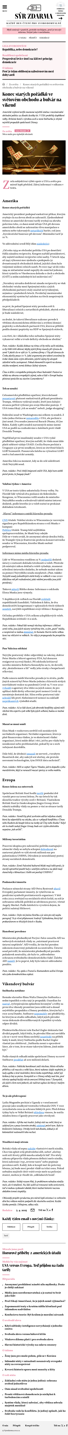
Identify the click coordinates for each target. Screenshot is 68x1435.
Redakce (7, 1210)
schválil (6, 698)
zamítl (11, 961)
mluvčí (15, 589)
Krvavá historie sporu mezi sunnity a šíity (30, 1369)
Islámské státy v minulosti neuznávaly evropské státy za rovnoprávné (33, 1363)
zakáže (32, 1148)
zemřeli (6, 609)
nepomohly (40, 1014)
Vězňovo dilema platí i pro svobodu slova (29, 1339)
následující (43, 244)
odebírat (44, 38)
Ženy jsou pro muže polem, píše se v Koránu (30, 1356)
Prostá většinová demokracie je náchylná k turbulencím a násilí (30, 1396)
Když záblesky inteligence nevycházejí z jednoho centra (33, 1327)
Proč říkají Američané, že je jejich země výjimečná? (35, 1301)
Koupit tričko (32, 1425)
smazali (31, 754)
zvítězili (45, 599)
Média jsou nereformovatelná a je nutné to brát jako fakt (33, 1294)
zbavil (57, 889)
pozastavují (8, 398)
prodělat (18, 1060)
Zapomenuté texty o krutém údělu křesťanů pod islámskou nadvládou (33, 1308)
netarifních (36, 231)
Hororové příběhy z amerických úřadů (31, 1253)
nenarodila (32, 418)
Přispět (31, 1227)
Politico (6, 530)
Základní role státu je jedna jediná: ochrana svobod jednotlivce (31, 1382)
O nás (5, 1425)
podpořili (46, 560)
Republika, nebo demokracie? (20, 49)
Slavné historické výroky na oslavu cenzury (30, 1345)
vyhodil (6, 688)
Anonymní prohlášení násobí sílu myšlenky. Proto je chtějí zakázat (35, 1286)
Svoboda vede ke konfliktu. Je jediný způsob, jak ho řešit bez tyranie (35, 1412)
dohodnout (47, 849)
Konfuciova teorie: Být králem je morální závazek (34, 1315)
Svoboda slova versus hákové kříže (25, 1334)
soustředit (46, 1037)
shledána (39, 1112)
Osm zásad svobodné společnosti (24, 1389)
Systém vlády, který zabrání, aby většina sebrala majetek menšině (33, 1404)
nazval (6, 1004)
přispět (33, 38)
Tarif (6, 1235)
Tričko (49, 1227)
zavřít (40, 793)
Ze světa (13, 84)
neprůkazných (10, 701)
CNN (5, 520)
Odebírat (11, 1227)
